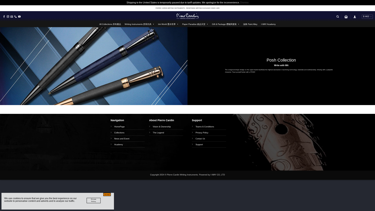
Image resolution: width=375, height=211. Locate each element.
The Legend (158, 132)
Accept (107, 194)
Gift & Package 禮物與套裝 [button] (224, 24)
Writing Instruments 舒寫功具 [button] (138, 24)
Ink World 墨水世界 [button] (167, 24)
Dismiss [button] (244, 2)
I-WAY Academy (268, 24)
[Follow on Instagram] (8, 16)
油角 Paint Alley (250, 24)
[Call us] (15, 16)
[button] (337, 16)
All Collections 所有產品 (110, 24)
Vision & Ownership (162, 126)
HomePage (119, 126)
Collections (119, 132)
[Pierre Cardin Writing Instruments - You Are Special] (187, 16)
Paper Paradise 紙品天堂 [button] (193, 24)
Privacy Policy (202, 132)
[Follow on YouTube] (19, 16)
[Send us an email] (12, 16)
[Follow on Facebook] (4, 16)
